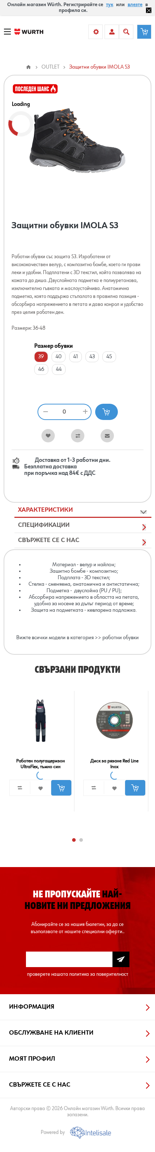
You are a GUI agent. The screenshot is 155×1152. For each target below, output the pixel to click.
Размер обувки (53, 346)
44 (59, 369)
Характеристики (45, 510)
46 (41, 369)
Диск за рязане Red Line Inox (114, 763)
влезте (135, 4)
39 (41, 357)
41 (75, 357)
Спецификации (44, 525)
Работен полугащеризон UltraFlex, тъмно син (40, 763)
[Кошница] (144, 32)
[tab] (82, 510)
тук (109, 4)
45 (109, 357)
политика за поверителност (98, 974)
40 (59, 357)
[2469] (41, 720)
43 (92, 357)
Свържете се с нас (48, 540)
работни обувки (120, 638)
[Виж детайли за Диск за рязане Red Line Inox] (114, 720)
